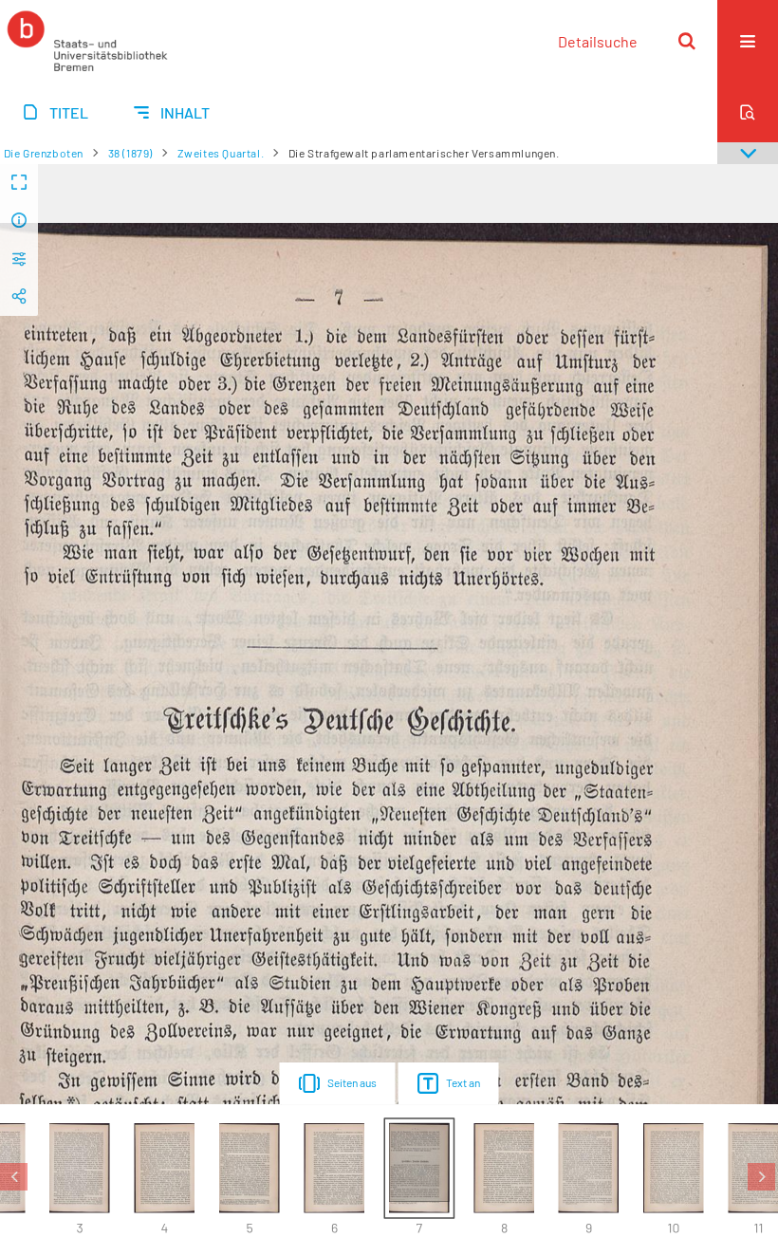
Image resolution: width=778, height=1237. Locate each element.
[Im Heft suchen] (747, 112)
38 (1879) (130, 152)
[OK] (687, 41)
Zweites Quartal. (221, 152)
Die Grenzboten (43, 152)
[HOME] (87, 41)
